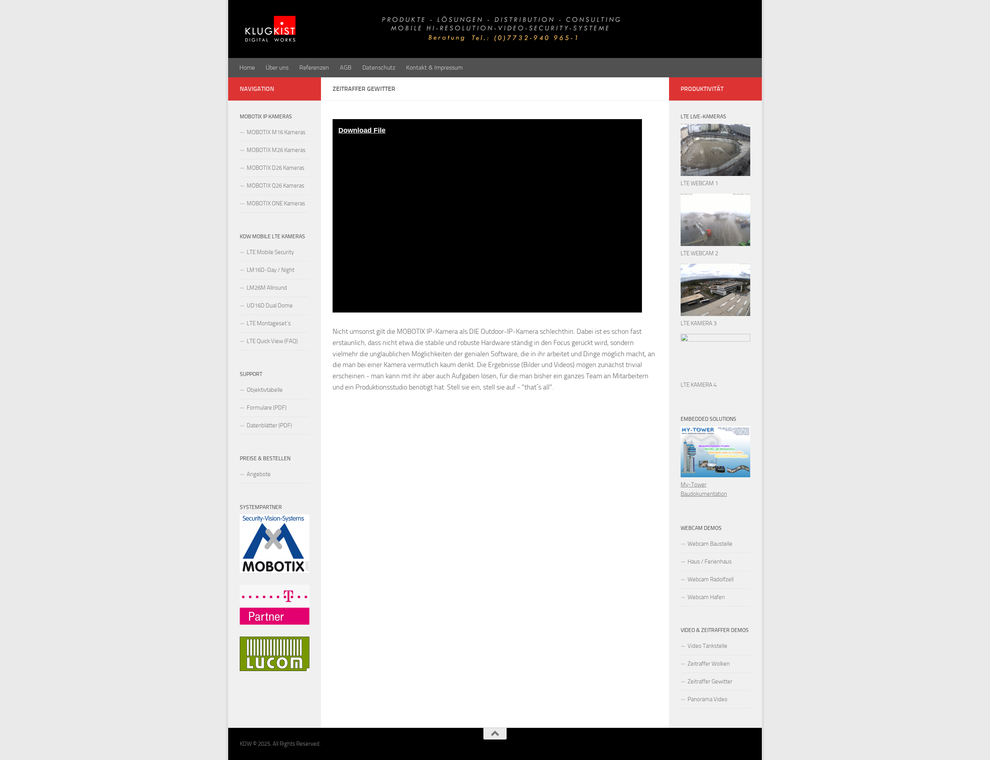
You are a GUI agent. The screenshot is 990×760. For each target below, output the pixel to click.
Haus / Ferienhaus (710, 561)
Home (247, 67)
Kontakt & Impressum (434, 67)
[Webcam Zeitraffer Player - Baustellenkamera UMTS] (715, 174)
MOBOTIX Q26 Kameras (275, 185)
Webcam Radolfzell (711, 579)
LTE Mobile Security (270, 252)
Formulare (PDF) (267, 407)
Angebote (259, 474)
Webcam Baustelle (710, 543)
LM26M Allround (267, 287)
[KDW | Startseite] (472, 29)
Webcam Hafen (706, 597)
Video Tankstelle (707, 645)
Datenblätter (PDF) (269, 425)
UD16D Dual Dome (270, 305)
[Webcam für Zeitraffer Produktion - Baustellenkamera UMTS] (715, 314)
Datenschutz (378, 67)
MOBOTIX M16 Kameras (276, 132)
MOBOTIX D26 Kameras (275, 167)
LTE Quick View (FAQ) (272, 341)
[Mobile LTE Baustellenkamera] (715, 339)
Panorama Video (707, 699)
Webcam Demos (701, 528)
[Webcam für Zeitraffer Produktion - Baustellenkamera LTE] (715, 244)
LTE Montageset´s (269, 323)
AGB (346, 67)
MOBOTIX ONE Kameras (276, 203)
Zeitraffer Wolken (709, 663)
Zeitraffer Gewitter (710, 681)
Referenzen (314, 67)
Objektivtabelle (265, 389)
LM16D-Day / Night (270, 269)
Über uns (277, 67)
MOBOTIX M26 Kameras (276, 150)
